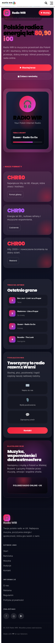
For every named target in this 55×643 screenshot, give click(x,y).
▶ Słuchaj (45, 13)
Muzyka (7, 560)
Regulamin (8, 595)
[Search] (46, 3)
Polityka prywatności (13, 600)
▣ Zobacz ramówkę (27, 76)
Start (5, 551)
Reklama (7, 590)
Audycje (7, 565)
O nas (6, 585)
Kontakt (27, 430)
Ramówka (8, 556)
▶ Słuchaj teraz (27, 67)
